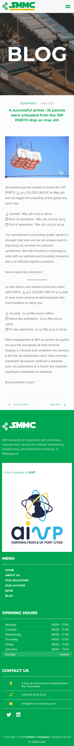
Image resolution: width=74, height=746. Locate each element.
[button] (68, 6)
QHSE (9, 590)
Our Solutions (17, 580)
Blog (9, 595)
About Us (12, 575)
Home (9, 570)
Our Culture (15, 585)
